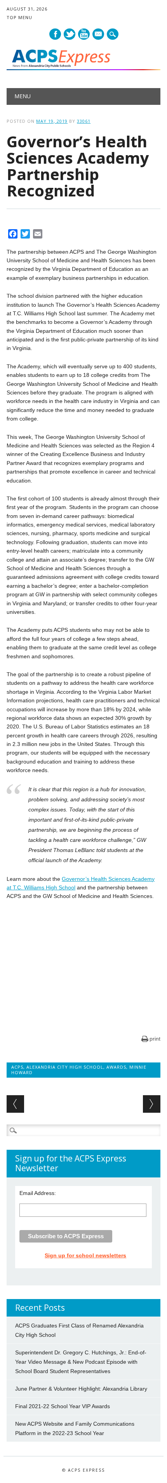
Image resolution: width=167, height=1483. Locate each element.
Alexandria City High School (64, 1067)
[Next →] (151, 1104)
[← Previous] (15, 1104)
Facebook (55, 34)
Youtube (84, 34)
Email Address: (37, 1193)
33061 (83, 121)
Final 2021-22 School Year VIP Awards (62, 1406)
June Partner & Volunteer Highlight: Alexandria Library (81, 1389)
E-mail (98, 35)
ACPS (17, 1067)
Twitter (69, 34)
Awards (116, 1067)
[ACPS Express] (83, 68)
